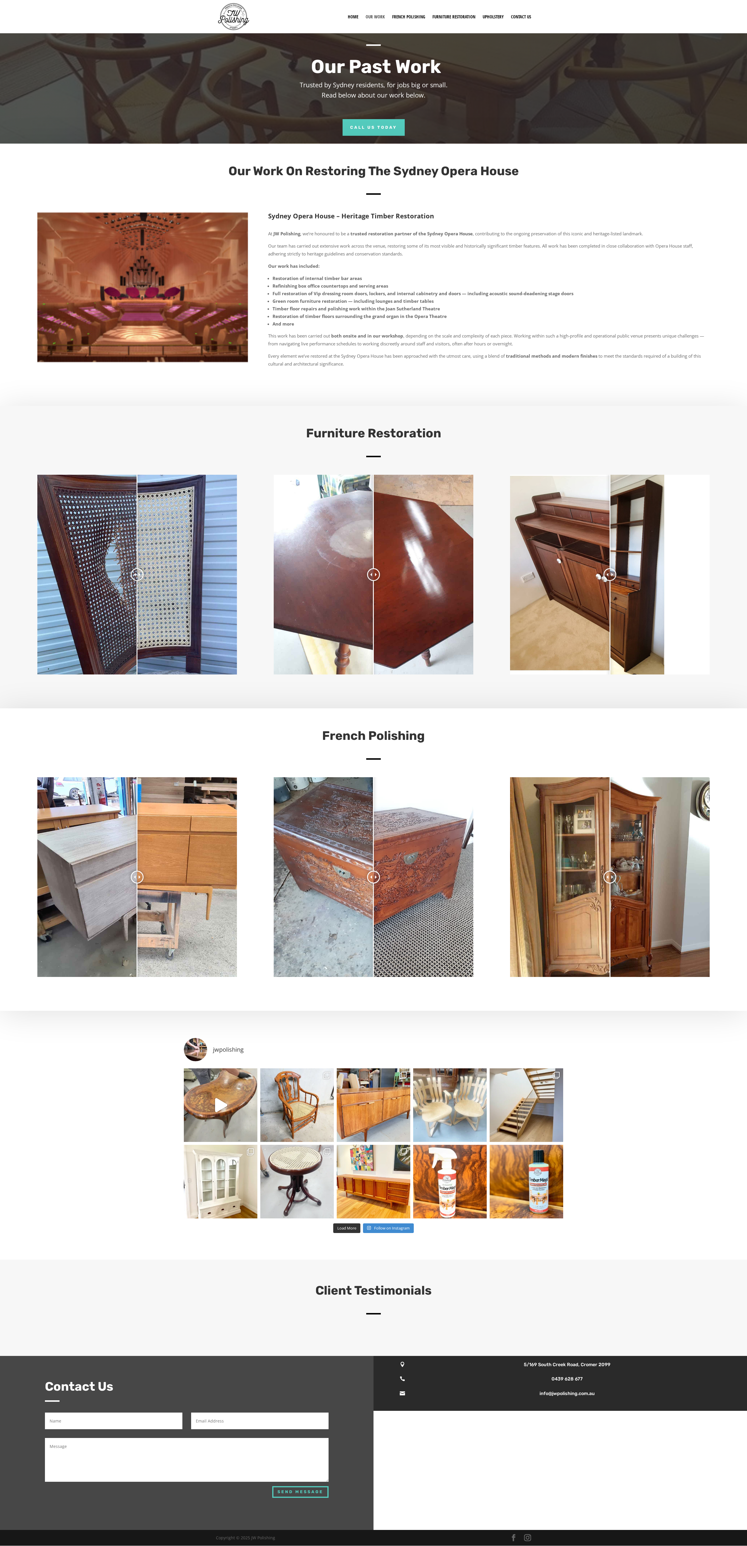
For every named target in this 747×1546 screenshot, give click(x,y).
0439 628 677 (567, 1379)
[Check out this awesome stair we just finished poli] (526, 1105)
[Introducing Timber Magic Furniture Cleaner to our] (450, 1181)
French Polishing (408, 17)
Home (353, 17)
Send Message (300, 1491)
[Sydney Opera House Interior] (142, 360)
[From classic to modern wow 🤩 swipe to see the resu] (220, 1181)
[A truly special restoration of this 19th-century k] (220, 1105)
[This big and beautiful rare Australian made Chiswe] (373, 1181)
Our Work (375, 17)
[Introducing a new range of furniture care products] (526, 1181)
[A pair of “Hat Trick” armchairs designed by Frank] (450, 1105)
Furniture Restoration (453, 17)
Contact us (521, 17)
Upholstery (493, 17)
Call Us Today (373, 127)
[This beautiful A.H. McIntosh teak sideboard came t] (373, 1105)
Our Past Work (376, 66)
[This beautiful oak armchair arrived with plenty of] (297, 1105)
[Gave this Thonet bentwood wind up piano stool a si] (297, 1181)
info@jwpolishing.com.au (567, 1393)
